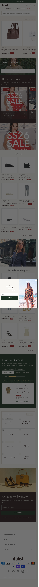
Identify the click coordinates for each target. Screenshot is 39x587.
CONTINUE (10, 297)
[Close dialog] (36, 280)
